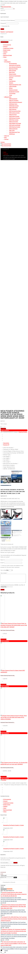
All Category (7, 61)
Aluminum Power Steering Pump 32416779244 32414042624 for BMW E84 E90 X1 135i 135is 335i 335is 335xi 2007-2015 (13, 911)
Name (2, 560)
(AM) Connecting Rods (14, 111)
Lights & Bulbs (12, 86)
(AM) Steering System (14, 127)
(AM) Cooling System (14, 113)
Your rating (3, 570)
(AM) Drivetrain (13, 114)
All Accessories (7, 44)
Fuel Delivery (12, 81)
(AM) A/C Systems (13, 100)
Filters (4, 57)
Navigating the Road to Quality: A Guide (13, 825)
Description (6, 443)
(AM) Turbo (12, 130)
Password (3, 23)
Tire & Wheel (12, 93)
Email (2, 562)
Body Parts (12, 72)
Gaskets (5, 51)
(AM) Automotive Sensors (15, 102)
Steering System (13, 90)
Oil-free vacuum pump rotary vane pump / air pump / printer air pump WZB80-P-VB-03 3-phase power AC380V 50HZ (14, 948)
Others (11, 88)
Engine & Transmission (15, 75)
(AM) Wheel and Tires (14, 132)
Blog (5, 137)
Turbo (10, 95)
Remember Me (5, 26)
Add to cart (3, 428)
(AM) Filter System (13, 120)
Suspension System (8, 48)
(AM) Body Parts (13, 104)
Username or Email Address (7, 20)
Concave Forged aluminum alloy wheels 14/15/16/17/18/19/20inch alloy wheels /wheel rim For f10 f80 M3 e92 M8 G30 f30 (14, 899)
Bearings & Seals (7, 55)
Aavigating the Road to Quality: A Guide (13, 848)
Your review (4, 573)
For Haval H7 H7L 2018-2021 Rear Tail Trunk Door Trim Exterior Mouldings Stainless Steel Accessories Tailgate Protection (14, 924)
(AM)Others (12, 134)
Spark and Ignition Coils (15, 84)
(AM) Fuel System (13, 121)
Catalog (3, 142)
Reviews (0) (6, 444)
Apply (15, 877)
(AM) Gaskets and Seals (15, 123)
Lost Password (9, 31)
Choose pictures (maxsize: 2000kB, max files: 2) (13, 585)
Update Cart (3, 888)
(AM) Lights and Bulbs (14, 125)
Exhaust (5, 46)
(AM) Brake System (14, 105)
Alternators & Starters (14, 65)
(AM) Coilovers (12, 109)
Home (4, 53)
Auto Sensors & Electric (15, 67)
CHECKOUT (9, 889)
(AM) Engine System (14, 116)
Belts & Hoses (12, 70)
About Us (6, 135)
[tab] (15, 443)
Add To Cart (4, 776)
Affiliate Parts (7, 97)
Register (3, 31)
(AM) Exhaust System (14, 118)
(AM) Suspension (13, 128)
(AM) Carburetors (13, 107)
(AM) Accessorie (13, 98)
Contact (6, 139)
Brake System (6, 50)
